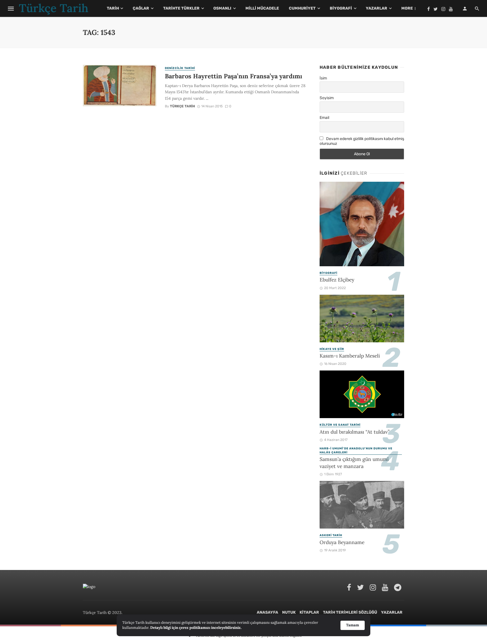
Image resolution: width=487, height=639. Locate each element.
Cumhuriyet (302, 8)
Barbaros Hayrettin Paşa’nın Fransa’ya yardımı (234, 76)
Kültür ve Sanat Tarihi (340, 425)
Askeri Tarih (331, 535)
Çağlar (141, 8)
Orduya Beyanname (342, 542)
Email (324, 117)
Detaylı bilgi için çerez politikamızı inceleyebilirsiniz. (196, 627)
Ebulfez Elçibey (337, 279)
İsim (323, 78)
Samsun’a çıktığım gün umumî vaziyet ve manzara (354, 462)
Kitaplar (309, 612)
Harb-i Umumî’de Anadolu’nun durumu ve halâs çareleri (356, 450)
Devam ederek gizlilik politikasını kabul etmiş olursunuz (362, 141)
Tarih (113, 8)
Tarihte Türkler (181, 8)
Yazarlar (376, 8)
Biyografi (341, 8)
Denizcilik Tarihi (180, 68)
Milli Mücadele (262, 8)
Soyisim (327, 98)
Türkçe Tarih (182, 106)
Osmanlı (222, 8)
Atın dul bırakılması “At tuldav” (354, 432)
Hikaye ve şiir (332, 349)
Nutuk (289, 612)
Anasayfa (267, 612)
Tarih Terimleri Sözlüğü (350, 612)
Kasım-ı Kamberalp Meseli (350, 355)
